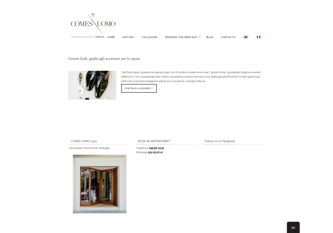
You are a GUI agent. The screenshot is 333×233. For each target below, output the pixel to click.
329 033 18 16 (155, 152)
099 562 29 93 (156, 148)
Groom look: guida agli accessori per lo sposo (104, 58)
